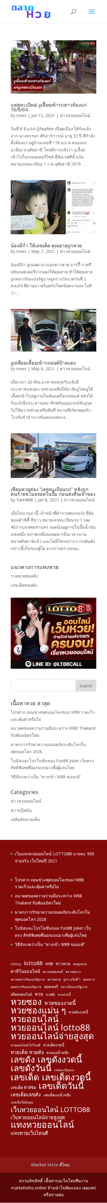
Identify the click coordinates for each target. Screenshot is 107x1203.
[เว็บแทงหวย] (53, 667)
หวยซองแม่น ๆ (38, 1010)
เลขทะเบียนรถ (64, 1070)
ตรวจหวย (54, 979)
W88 (49, 963)
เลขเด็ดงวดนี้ (66, 1077)
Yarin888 (24, 500)
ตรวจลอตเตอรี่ (53, 972)
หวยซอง (26, 1001)
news (21, 115)
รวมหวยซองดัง (24, 576)
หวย (39, 994)
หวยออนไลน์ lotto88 (50, 1027)
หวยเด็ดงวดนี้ (53, 1044)
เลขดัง (23, 1059)
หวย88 (50, 994)
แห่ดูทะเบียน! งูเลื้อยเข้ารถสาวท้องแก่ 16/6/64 (49, 107)
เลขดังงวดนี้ (59, 1059)
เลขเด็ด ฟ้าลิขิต (23, 1087)
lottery (16, 964)
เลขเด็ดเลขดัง (26, 1094)
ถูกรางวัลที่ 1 (72, 979)
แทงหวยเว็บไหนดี (29, 1133)
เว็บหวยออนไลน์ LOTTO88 (50, 1109)
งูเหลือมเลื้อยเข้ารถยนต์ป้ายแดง (43, 363)
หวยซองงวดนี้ (60, 1003)
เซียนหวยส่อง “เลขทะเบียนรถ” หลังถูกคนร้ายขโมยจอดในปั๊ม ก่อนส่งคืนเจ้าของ (53, 491)
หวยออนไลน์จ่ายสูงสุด (52, 1036)
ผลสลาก (89, 979)
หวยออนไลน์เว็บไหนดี (25, 1045)
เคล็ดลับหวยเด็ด (25, 819)
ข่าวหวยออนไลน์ (75, 115)
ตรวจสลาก (73, 972)
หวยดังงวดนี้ (78, 1012)
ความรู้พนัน (21, 810)
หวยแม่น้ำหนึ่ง (57, 1052)
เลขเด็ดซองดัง (24, 585)
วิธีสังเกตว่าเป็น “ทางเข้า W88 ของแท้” (46, 776)
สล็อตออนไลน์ (21, 994)
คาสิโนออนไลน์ (25, 971)
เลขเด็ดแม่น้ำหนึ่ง (57, 1095)
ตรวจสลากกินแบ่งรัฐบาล (28, 979)
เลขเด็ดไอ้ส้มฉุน (22, 1102)
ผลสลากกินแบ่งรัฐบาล (26, 987)
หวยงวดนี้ (64, 994)
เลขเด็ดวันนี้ (61, 1086)
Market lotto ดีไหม (50, 1164)
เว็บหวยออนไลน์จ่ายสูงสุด (38, 1117)
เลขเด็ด (25, 1077)
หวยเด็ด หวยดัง (27, 1052)
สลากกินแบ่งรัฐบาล (74, 987)
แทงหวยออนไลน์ (42, 1124)
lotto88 (33, 963)
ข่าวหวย (63, 963)
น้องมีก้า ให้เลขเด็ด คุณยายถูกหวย (46, 245)
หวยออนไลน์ (35, 1019)
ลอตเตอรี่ (51, 986)
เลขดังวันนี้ (31, 1068)
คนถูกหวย (79, 964)
